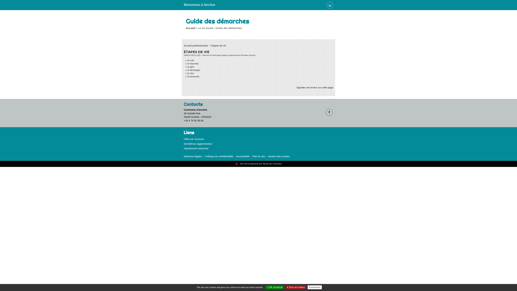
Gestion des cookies (279, 156)
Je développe (193, 70)
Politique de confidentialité (219, 156)
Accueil (190, 28)
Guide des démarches (229, 28)
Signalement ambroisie (196, 148)
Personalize (314, 287)
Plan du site (258, 156)
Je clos (190, 73)
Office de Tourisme (194, 139)
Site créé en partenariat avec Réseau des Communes (260, 164)
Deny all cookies (296, 287)
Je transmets (193, 76)
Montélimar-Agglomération (198, 144)
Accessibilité (242, 156)
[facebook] (329, 112)
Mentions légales (193, 156)
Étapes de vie (218, 45)
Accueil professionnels (196, 45)
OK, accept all (275, 287)
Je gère (190, 67)
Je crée (190, 60)
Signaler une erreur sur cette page (314, 87)
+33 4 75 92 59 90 (193, 120)
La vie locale (205, 28)
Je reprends (192, 64)
